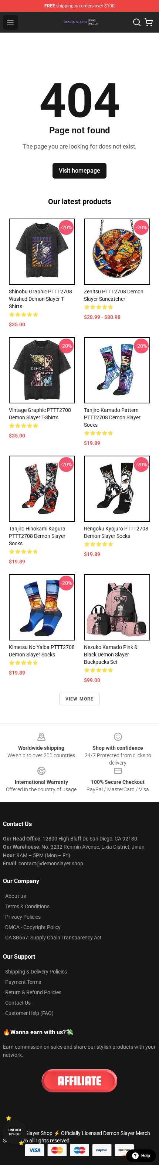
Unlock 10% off (15, 1132)
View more (79, 699)
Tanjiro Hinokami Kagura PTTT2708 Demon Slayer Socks (37, 536)
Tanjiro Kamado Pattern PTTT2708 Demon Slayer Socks (112, 417)
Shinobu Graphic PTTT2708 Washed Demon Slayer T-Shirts (40, 299)
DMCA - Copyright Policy (33, 927)
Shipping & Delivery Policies (36, 972)
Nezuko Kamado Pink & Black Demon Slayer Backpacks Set (111, 654)
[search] (136, 22)
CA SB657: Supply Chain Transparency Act (53, 938)
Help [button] (145, 1155)
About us (15, 896)
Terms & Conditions (27, 906)
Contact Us (18, 1003)
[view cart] (148, 22)
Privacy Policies (23, 917)
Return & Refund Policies (33, 992)
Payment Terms (23, 982)
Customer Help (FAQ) (29, 1013)
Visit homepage (79, 170)
